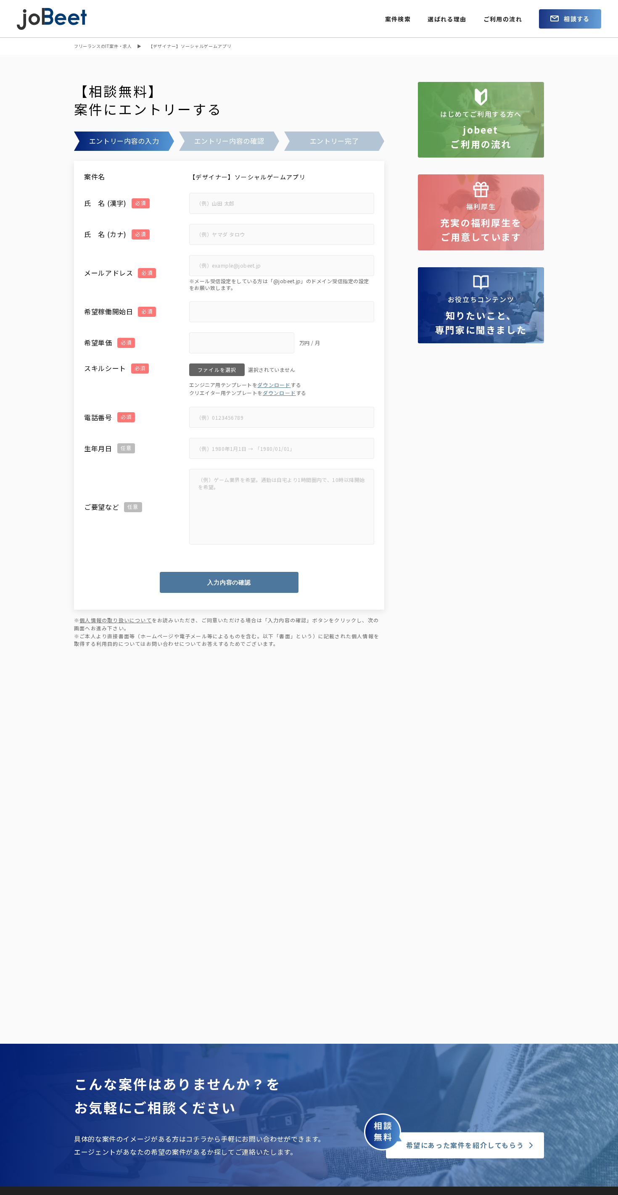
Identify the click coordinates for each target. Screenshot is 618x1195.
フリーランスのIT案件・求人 (103, 46)
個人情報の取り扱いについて (115, 620)
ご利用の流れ (502, 19)
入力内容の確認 (229, 582)
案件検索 (398, 19)
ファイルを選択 (217, 369)
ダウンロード (274, 384)
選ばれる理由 (447, 19)
